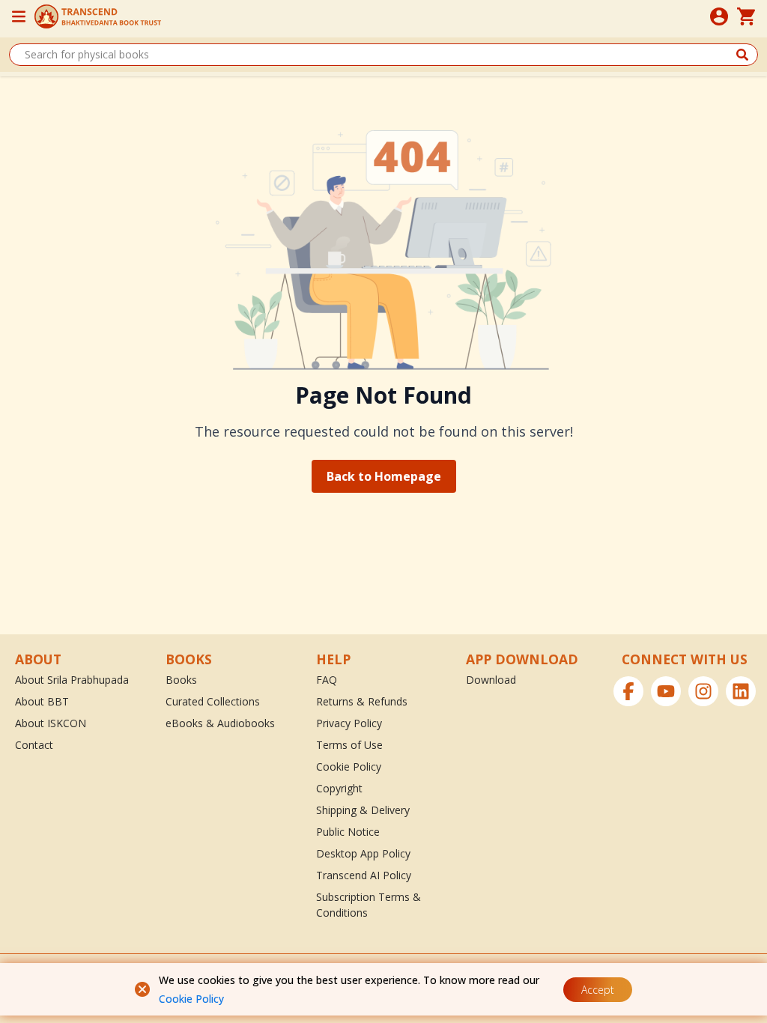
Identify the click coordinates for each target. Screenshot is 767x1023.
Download (491, 680)
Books (181, 680)
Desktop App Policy (363, 853)
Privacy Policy (349, 723)
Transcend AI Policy (363, 875)
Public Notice (348, 832)
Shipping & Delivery (363, 810)
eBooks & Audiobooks (220, 723)
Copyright (339, 788)
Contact (34, 745)
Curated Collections (213, 701)
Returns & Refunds (361, 701)
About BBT (42, 701)
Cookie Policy (191, 999)
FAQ (326, 680)
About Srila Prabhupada (72, 680)
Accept (597, 990)
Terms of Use (349, 745)
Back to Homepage (384, 476)
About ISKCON (50, 723)
